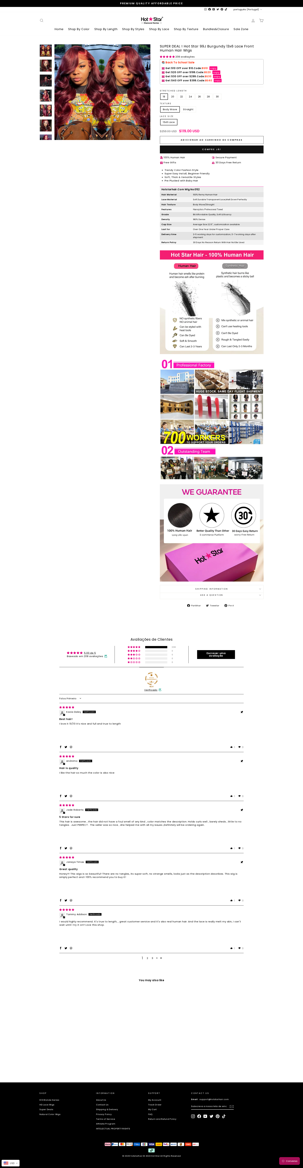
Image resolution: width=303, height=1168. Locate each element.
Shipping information (211, 589)
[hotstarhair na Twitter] (211, 1116)
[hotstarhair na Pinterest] (218, 1116)
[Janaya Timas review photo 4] (118, 888)
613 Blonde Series (49, 1100)
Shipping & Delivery (107, 1109)
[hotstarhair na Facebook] (199, 1116)
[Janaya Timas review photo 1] (66, 888)
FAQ (150, 1114)
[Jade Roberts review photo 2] (84, 836)
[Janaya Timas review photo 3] (101, 888)
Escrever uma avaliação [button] (216, 654)
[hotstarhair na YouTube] (205, 1116)
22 (181, 96)
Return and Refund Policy (162, 1119)
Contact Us (102, 1104)
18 (164, 96)
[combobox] (11, 1163)
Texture (166, 103)
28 (208, 96)
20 (172, 96)
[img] (66, 707)
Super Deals (46, 1109)
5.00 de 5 (90, 653)
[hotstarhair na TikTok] (224, 1116)
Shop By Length (106, 29)
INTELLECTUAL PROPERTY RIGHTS (113, 1128)
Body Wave (170, 109)
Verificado (150, 690)
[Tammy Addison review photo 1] (66, 936)
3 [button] (152, 958)
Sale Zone (241, 29)
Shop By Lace (159, 29)
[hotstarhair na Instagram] (193, 1116)
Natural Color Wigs (50, 1114)
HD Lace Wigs (46, 1104)
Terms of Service (105, 1119)
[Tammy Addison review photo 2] (84, 936)
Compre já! (211, 149)
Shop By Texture (186, 29)
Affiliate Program (105, 1123)
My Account (154, 1100)
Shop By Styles (133, 29)
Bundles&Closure (216, 29)
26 (199, 96)
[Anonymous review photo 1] (66, 784)
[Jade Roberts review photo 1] (66, 836)
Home (59, 29)
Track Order (155, 1104)
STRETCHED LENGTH (173, 90)
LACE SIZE (167, 116)
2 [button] (147, 958)
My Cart (152, 1109)
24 (190, 96)
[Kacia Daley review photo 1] (66, 735)
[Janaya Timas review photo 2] (84, 888)
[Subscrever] (232, 1106)
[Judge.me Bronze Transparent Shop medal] (151, 678)
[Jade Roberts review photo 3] (101, 836)
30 (217, 96)
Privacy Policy (104, 1114)
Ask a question (211, 595)
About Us (101, 1100)
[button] (168, 56)
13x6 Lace (169, 122)
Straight (188, 109)
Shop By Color (79, 29)
